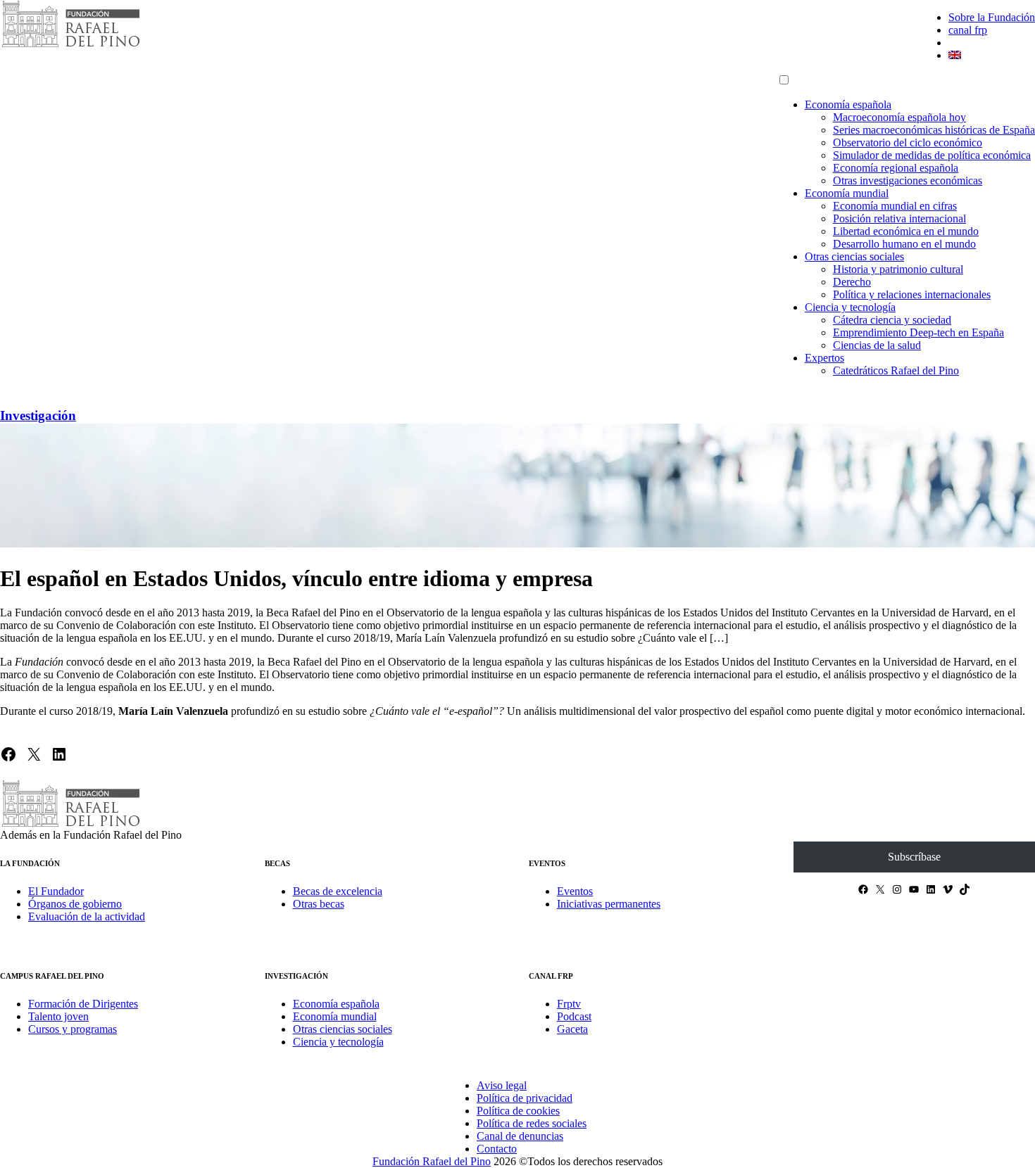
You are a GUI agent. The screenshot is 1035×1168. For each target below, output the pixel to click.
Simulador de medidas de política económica (932, 155)
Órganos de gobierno (75, 904)
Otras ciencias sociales (854, 256)
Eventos (575, 891)
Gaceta (572, 1029)
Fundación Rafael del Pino (431, 1161)
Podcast (574, 1016)
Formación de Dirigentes (83, 1004)
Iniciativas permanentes (608, 904)
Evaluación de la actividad (86, 916)
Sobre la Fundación (991, 17)
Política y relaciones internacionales (912, 294)
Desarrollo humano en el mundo (904, 244)
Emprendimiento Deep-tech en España (918, 332)
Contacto (497, 1149)
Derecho (852, 282)
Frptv (569, 1004)
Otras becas (318, 904)
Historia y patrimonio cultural (898, 269)
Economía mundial (847, 193)
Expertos (824, 358)
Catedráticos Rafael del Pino (896, 370)
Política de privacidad (524, 1098)
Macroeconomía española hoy (899, 117)
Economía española (848, 104)
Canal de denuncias (520, 1136)
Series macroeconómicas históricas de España (934, 130)
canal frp (967, 30)
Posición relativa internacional (899, 218)
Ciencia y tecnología (850, 307)
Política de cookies (518, 1111)
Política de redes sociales (531, 1123)
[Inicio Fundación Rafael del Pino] (70, 45)
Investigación (38, 415)
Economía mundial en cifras (895, 206)
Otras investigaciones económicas (907, 180)
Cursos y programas (72, 1029)
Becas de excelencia (337, 891)
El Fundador (56, 891)
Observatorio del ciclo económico (907, 142)
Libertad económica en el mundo (906, 231)
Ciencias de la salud (877, 345)
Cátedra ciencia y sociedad (892, 320)
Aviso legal (502, 1085)
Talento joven (58, 1016)
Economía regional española (895, 168)
